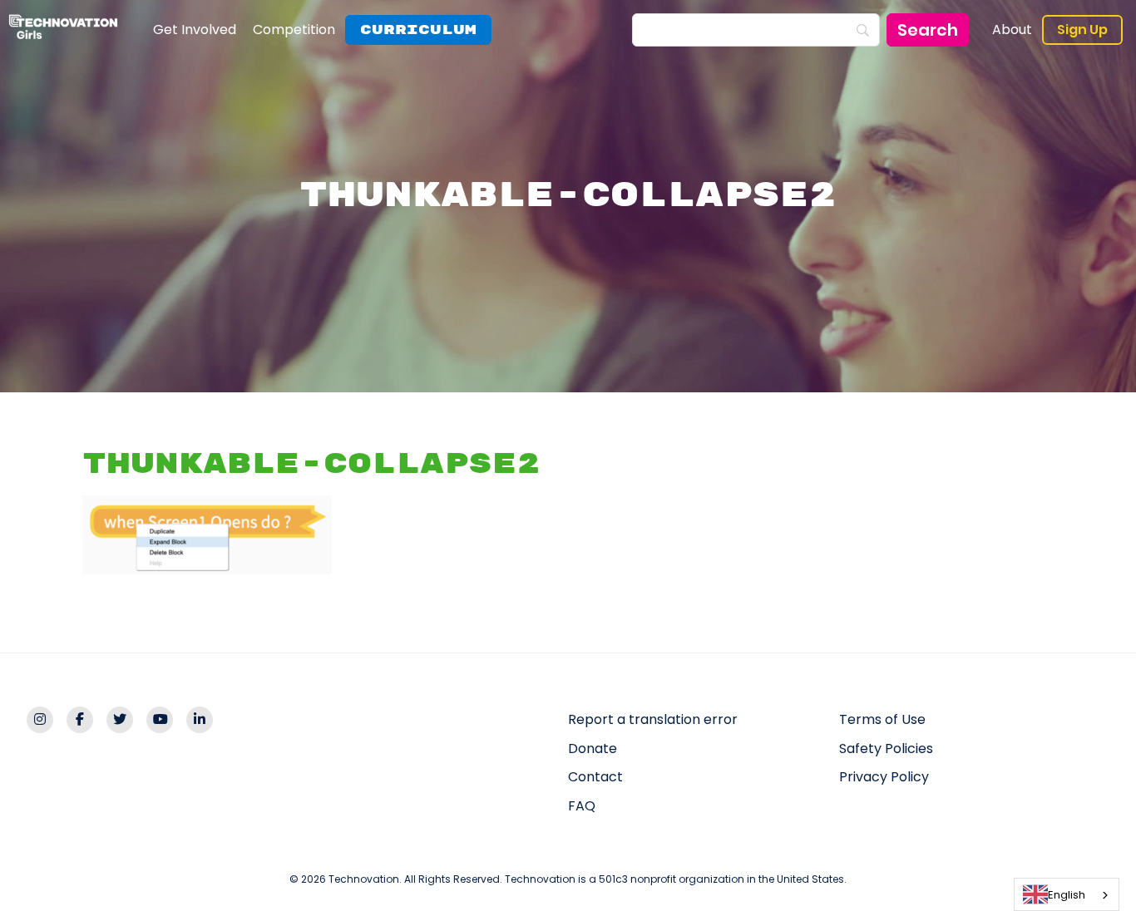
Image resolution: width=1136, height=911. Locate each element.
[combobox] (1066, 894)
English (1066, 895)
